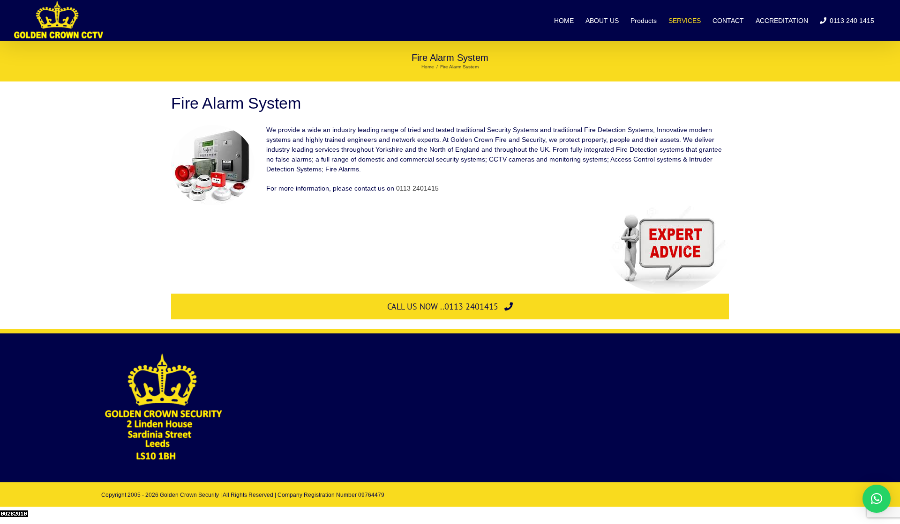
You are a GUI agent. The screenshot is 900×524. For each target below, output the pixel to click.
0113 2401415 (417, 188)
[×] (876, 499)
